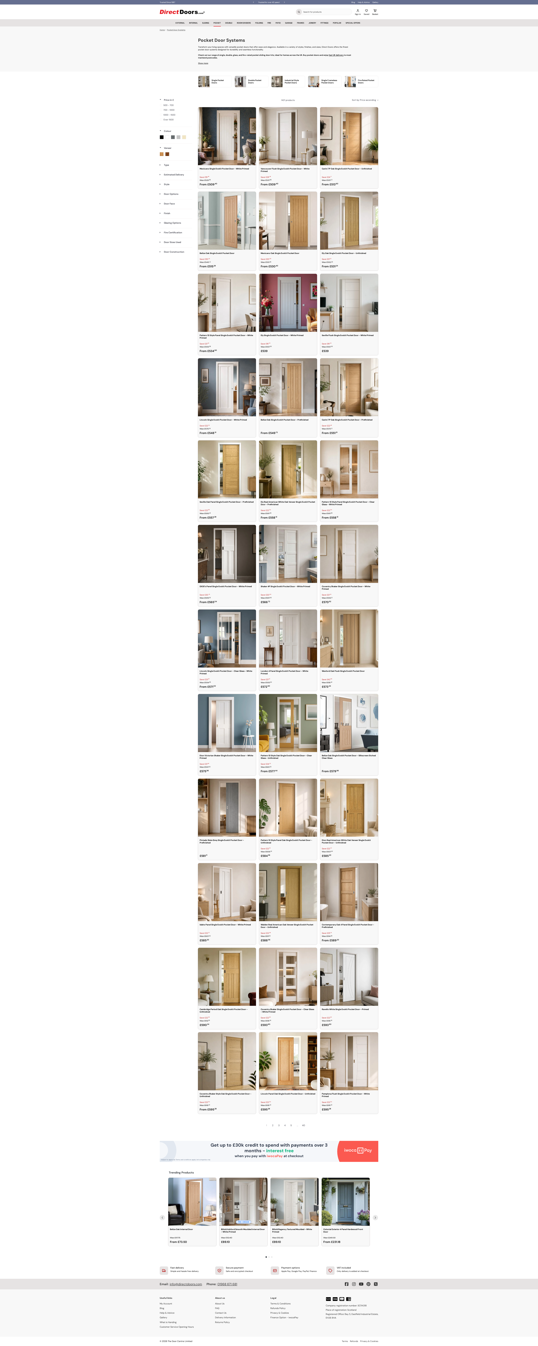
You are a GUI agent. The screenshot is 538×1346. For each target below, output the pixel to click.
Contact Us (220, 1312)
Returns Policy (222, 1322)
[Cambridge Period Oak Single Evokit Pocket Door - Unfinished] (227, 977)
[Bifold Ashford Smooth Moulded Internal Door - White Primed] (243, 1202)
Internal (193, 23)
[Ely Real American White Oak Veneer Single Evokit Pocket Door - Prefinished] (288, 469)
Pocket (217, 23)
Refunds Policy (278, 1308)
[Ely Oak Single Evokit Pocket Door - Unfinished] (349, 221)
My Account (166, 1303)
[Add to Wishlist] (252, 111)
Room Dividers (244, 23)
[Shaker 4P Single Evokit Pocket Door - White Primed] (288, 554)
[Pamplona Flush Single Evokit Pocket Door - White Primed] (349, 1061)
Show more (203, 63)
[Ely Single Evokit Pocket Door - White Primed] (288, 303)
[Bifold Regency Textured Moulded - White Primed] (295, 1202)
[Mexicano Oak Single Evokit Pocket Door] (288, 221)
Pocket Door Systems (176, 30)
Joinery (312, 23)
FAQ (217, 1308)
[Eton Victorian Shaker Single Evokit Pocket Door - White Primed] (227, 723)
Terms (345, 1341)
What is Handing (168, 1322)
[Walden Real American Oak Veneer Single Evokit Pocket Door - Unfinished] (288, 892)
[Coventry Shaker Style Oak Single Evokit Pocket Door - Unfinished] (227, 1061)
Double (228, 23)
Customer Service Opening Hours (177, 1326)
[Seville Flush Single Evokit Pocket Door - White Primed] (349, 303)
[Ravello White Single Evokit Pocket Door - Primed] (349, 977)
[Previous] (162, 1217)
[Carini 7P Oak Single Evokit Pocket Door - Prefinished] (349, 387)
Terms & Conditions (280, 1303)
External (180, 23)
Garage (289, 23)
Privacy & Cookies (279, 1312)
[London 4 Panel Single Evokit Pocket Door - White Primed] (288, 639)
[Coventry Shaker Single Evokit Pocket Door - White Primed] (349, 554)
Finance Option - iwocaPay (284, 1317)
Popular (337, 23)
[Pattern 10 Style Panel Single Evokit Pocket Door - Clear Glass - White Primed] (349, 469)
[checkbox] (175, 105)
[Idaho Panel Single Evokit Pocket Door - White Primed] (227, 892)
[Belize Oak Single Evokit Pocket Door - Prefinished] (288, 387)
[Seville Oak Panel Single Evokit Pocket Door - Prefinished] (227, 469)
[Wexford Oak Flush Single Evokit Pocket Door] (349, 639)
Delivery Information (225, 1317)
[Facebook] (346, 1284)
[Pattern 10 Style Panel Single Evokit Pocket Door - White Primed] (227, 303)
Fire (269, 23)
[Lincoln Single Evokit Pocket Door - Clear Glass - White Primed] (227, 639)
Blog (353, 2)
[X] (375, 1284)
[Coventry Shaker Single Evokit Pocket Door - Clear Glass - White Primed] (288, 977)
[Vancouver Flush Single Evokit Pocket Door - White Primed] (288, 136)
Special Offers (353, 23)
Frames (300, 23)
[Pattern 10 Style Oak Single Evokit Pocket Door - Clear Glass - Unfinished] (288, 723)
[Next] (375, 1217)
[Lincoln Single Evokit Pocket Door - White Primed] (227, 387)
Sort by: (364, 100)
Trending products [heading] (181, 1172)
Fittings (324, 23)
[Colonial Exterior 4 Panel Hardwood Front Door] (346, 1202)
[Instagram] (353, 1284)
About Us (219, 1303)
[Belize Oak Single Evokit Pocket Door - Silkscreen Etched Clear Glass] (349, 723)
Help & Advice (364, 2)
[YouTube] (361, 1284)
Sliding (205, 23)
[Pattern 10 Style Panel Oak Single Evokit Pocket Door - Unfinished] (288, 808)
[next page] (309, 1125)
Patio (278, 23)
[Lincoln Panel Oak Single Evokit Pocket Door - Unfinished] (288, 1061)
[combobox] (327, 12)
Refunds (354, 1341)
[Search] (299, 12)
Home (162, 30)
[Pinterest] (368, 1284)
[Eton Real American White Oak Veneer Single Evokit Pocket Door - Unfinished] (349, 808)
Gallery (375, 2)
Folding (259, 23)
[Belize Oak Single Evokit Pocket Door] (227, 221)
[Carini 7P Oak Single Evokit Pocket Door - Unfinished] (349, 136)
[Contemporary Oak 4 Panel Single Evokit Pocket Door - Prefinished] (349, 892)
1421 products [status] (288, 100)
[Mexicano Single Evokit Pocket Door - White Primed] (227, 136)
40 (303, 1125)
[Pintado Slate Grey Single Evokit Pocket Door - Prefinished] (227, 808)
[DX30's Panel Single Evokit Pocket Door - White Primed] (227, 554)
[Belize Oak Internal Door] (192, 1202)
